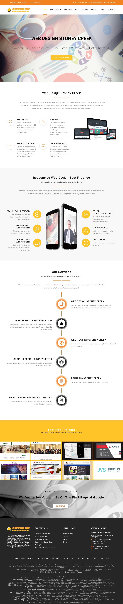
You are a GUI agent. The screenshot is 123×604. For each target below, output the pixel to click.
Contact (111, 10)
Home (45, 10)
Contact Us (60, 506)
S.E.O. (77, 10)
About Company (56, 10)
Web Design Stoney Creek (87, 301)
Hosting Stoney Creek (41, 539)
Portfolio (94, 10)
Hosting (85, 10)
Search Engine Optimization (33, 320)
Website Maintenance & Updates (30, 397)
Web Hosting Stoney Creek (88, 339)
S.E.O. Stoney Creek (41, 536)
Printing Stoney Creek (86, 378)
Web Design (68, 10)
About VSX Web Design (61, 57)
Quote (103, 10)
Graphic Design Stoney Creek (32, 359)
